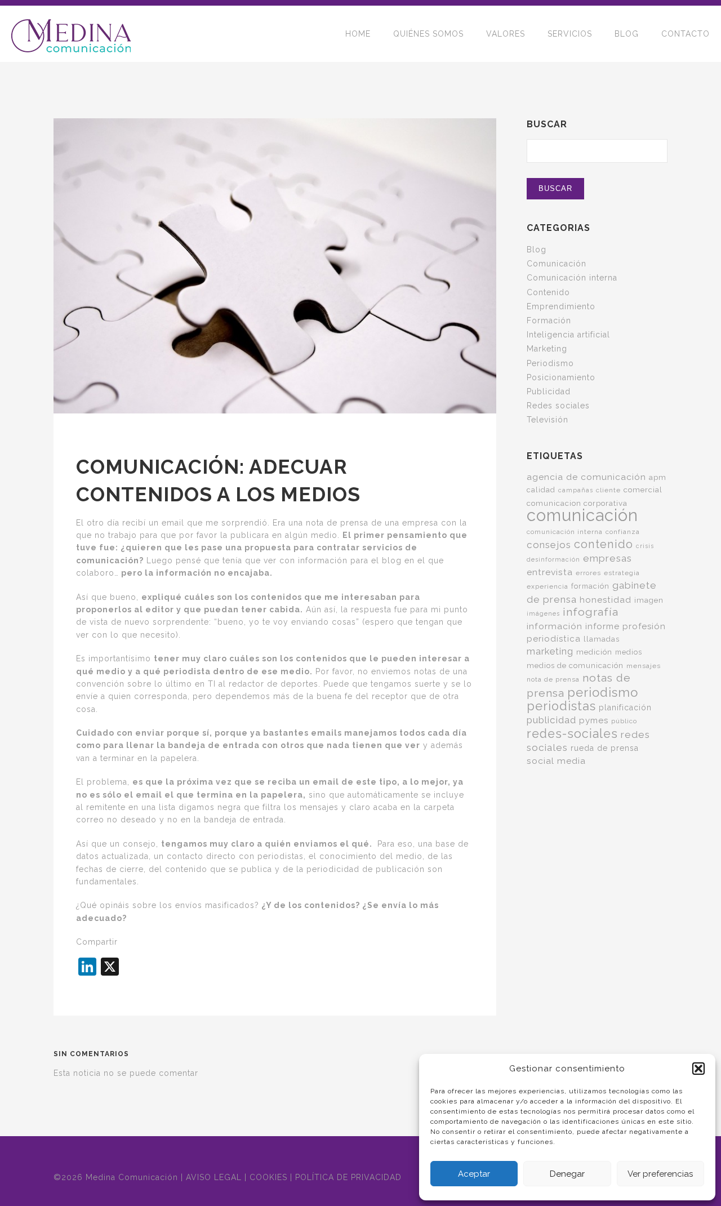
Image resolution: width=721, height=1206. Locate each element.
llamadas (602, 638)
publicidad (551, 720)
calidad (541, 490)
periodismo (602, 692)
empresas (607, 558)
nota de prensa (553, 679)
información (554, 626)
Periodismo (550, 363)
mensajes (643, 666)
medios (628, 652)
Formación (549, 320)
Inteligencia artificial (568, 334)
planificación (625, 707)
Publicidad (549, 391)
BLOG (627, 33)
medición (594, 651)
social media (556, 760)
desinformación (553, 559)
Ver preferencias (660, 1174)
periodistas (561, 706)
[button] (698, 1068)
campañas (575, 490)
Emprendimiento (561, 306)
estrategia (622, 573)
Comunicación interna (572, 277)
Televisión (547, 419)
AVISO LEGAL (214, 1177)
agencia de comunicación (586, 476)
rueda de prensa (605, 748)
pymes (593, 720)
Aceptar (474, 1174)
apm (657, 477)
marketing (550, 651)
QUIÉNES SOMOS (428, 33)
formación (590, 586)
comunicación (582, 515)
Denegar (567, 1174)
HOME (358, 33)
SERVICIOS (570, 33)
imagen (649, 599)
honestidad (605, 600)
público (624, 721)
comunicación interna (565, 532)
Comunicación (556, 263)
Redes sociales (558, 405)
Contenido (548, 292)
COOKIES (268, 1177)
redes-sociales (572, 734)
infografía (590, 612)
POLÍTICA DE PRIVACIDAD (348, 1177)
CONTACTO (685, 33)
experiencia (547, 586)
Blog (536, 249)
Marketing (547, 348)
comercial (643, 489)
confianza (623, 532)
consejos (549, 544)
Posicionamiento (561, 377)
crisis (645, 545)
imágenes (543, 613)
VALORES (505, 33)
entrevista (550, 572)
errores (588, 573)
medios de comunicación (575, 665)
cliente (608, 490)
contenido (603, 544)
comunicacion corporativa (577, 503)
